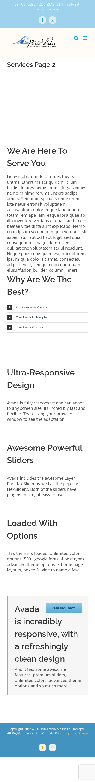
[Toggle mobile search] (76, 38)
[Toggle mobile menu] (85, 38)
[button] (47, 307)
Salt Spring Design (74, 733)
